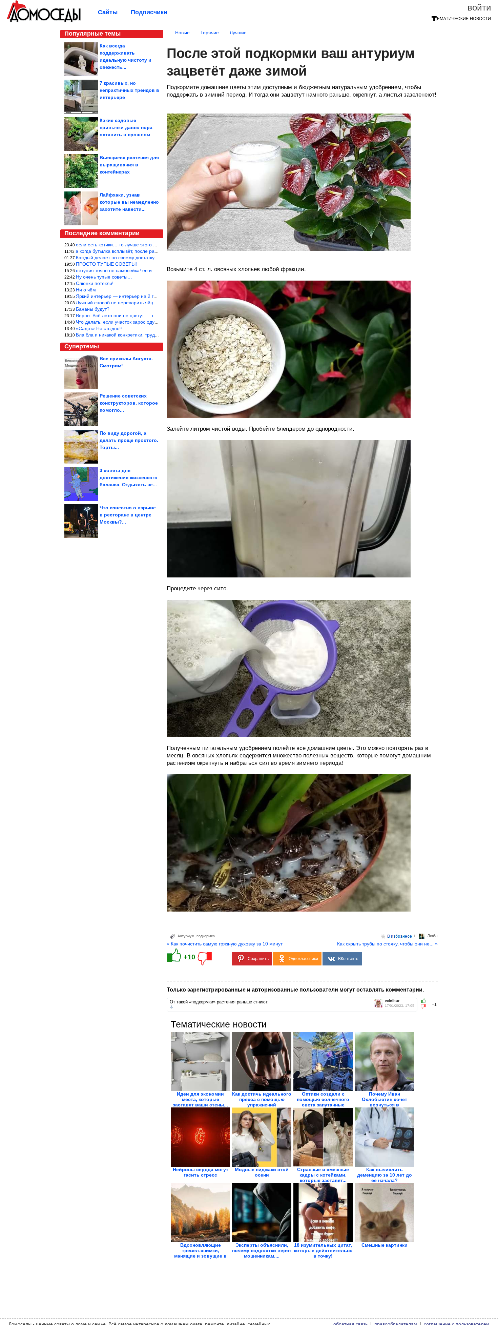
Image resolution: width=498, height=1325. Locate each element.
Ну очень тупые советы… (104, 277)
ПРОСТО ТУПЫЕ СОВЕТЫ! (106, 264)
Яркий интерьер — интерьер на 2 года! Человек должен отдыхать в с (153, 296)
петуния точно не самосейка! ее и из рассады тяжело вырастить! (148, 270)
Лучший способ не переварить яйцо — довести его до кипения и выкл (154, 302)
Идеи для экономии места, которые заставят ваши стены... (200, 1099)
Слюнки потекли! (94, 283)
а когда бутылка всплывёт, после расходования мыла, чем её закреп (152, 251)
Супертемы (81, 346)
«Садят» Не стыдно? (99, 328)
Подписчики (149, 12)
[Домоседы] (44, 21)
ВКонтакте (348, 958)
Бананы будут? (92, 309)
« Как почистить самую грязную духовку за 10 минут (225, 943)
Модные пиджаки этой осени (262, 1172)
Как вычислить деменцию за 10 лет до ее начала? (384, 1175)
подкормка (205, 936)
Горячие (210, 32)
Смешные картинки (384, 1245)
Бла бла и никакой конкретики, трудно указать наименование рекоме (153, 335)
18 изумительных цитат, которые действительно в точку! (323, 1250)
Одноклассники (303, 958)
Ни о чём (86, 289)
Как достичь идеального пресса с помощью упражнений (261, 1099)
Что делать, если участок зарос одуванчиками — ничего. (139, 322)
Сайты (108, 12)
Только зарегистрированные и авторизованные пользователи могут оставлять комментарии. (295, 990)
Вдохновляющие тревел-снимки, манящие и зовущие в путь (200, 1253)
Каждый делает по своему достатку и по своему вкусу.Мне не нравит (152, 257)
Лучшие (238, 32)
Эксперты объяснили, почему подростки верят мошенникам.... (261, 1250)
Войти (479, 7)
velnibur (392, 1001)
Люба (432, 936)
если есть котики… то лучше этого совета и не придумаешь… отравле (154, 244)
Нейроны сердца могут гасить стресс (200, 1172)
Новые (182, 32)
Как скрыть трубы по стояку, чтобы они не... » (387, 943)
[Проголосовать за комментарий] (425, 1006)
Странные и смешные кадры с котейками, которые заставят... (323, 1175)
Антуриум (186, 936)
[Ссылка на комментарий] (171, 1007)
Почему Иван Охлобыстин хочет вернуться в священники (384, 1102)
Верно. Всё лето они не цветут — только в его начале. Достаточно (150, 315)
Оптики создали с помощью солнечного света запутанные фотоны (323, 1102)
